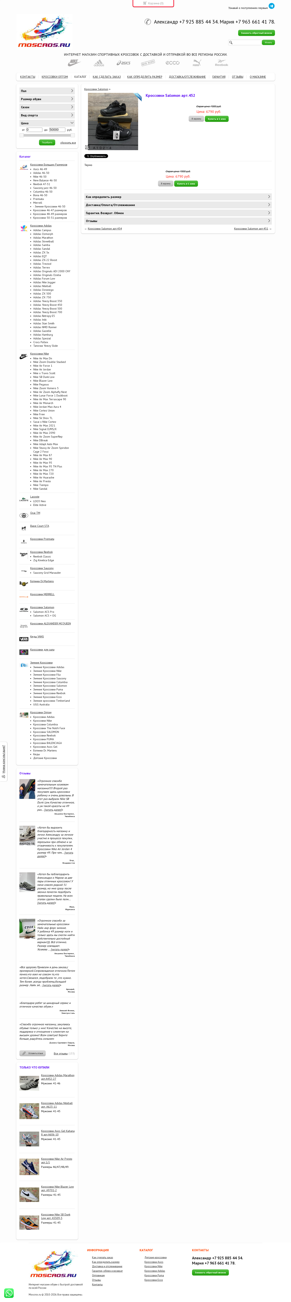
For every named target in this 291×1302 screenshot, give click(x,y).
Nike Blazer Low (42, 380)
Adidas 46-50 (41, 173)
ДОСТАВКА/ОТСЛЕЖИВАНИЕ (187, 77)
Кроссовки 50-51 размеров (50, 217)
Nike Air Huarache (43, 477)
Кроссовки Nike (42, 720)
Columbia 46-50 (42, 191)
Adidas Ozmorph (43, 234)
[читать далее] (53, 810)
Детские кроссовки (156, 1257)
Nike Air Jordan (42, 369)
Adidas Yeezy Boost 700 (47, 312)
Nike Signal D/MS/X (45, 429)
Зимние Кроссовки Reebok (49, 693)
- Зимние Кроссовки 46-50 (49, 206)
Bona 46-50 (40, 195)
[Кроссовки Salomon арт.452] (113, 121)
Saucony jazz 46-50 (45, 188)
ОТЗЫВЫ (237, 77)
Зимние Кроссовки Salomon (50, 685)
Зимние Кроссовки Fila (47, 674)
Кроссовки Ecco (154, 1280)
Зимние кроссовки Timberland (51, 700)
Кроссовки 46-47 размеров (50, 210)
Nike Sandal (40, 488)
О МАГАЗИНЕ (258, 77)
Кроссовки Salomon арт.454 (105, 228)
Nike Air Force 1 (42, 365)
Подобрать (47, 142)
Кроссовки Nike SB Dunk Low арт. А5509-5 (55, 1216)
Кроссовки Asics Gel (45, 746)
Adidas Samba (41, 245)
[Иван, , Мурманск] (27, 891)
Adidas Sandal (41, 248)
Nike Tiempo (40, 485)
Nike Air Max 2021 (44, 425)
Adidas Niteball (42, 286)
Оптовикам (98, 1275)
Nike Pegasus (41, 384)
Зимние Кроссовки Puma (48, 689)
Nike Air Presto (42, 481)
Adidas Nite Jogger (44, 282)
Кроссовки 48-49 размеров (50, 214)
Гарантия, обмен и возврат (107, 1271)
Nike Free (39, 414)
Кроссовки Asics (154, 1262)
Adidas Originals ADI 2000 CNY (51, 271)
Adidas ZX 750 (42, 297)
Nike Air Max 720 (43, 473)
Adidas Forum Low (44, 278)
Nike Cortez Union (44, 410)
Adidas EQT (40, 256)
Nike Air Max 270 (43, 470)
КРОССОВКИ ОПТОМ (55, 77)
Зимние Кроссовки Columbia (50, 682)
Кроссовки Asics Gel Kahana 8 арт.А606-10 (58, 1132)
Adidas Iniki (40, 319)
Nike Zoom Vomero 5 (46, 388)
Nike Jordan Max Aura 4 (47, 407)
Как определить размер (106, 1262)
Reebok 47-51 (41, 184)
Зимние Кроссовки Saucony (49, 678)
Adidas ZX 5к (41, 252)
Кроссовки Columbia (45, 724)
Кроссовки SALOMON (46, 732)
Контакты (97, 1284)
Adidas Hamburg (43, 334)
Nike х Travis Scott (44, 373)
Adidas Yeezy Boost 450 (47, 305)
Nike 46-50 (40, 176)
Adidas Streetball (43, 241)
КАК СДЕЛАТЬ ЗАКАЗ (107, 77)
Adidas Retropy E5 (44, 316)
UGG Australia (41, 704)
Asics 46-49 (40, 169)
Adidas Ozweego (43, 290)
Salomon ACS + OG (44, 615)
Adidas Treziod (42, 263)
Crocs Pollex (40, 342)
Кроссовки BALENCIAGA (47, 743)
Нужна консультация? (3, 759)
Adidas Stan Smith (43, 323)
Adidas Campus (42, 230)
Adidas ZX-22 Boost (45, 260)
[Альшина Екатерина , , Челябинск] (27, 798)
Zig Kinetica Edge (43, 560)
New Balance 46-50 (45, 180)
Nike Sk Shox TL (43, 418)
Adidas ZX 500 (42, 293)
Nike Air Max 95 (42, 462)
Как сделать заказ (102, 1257)
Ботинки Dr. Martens (45, 750)
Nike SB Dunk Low (43, 377)
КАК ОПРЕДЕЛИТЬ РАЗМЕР (144, 77)
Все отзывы (61, 1053)
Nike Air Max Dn (42, 358)
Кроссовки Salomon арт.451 (251, 228)
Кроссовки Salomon (96, 89)
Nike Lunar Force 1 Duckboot (50, 395)
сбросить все (68, 142)
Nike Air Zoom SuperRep (48, 436)
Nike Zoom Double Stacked (49, 362)
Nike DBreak (40, 440)
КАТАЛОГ (80, 77)
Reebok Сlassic (42, 556)
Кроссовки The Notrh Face (49, 728)
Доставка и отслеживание (107, 1266)
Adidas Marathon (43, 237)
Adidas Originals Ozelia (47, 275)
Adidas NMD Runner (45, 327)
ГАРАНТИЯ (218, 77)
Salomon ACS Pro (43, 612)
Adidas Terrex (41, 267)
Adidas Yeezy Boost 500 (47, 308)
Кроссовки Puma (154, 1275)
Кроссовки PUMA (43, 739)
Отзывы (96, 1280)
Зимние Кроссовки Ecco (47, 697)
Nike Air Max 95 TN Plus (47, 466)
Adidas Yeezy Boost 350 (47, 301)
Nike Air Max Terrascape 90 (49, 399)
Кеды (36, 754)
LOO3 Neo (39, 501)
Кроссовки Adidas (44, 717)
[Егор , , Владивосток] (27, 844)
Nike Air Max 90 (42, 459)
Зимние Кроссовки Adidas (48, 667)
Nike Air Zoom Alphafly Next (50, 392)
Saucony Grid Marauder (47, 572)
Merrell (37, 202)
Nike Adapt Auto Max (45, 444)
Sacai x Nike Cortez (44, 422)
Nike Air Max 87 (42, 455)
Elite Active (39, 505)
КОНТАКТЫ (27, 77)
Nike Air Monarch (43, 403)
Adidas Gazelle (42, 331)
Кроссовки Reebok (44, 735)
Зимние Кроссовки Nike (47, 671)
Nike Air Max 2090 (44, 433)
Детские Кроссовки (45, 758)
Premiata (38, 199)
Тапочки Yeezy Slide (45, 345)
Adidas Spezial (42, 338)
